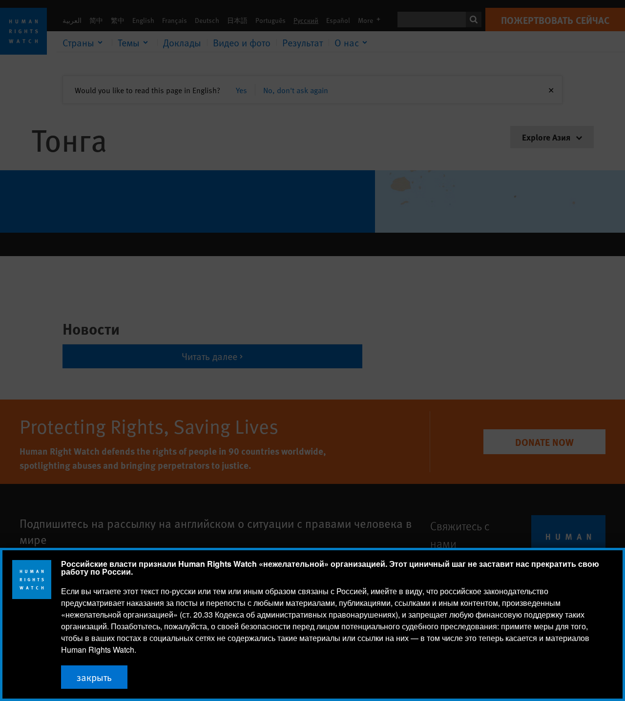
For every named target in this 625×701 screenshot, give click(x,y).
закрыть (94, 677)
